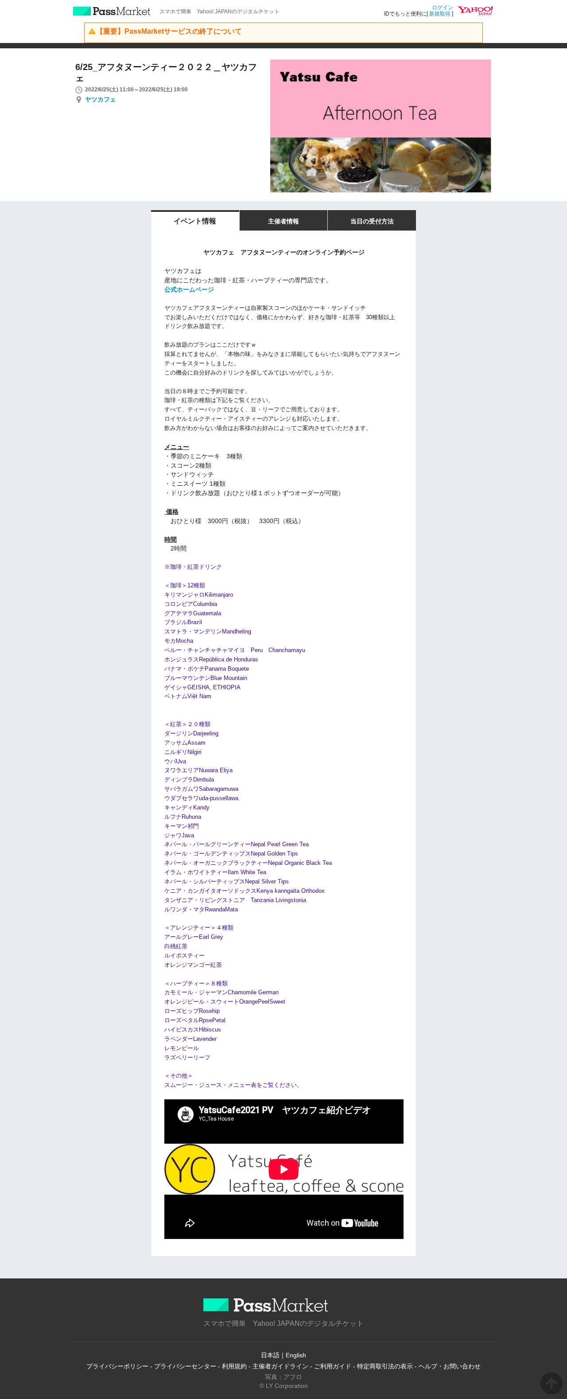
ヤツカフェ (100, 99)
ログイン (442, 7)
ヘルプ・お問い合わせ (450, 1366)
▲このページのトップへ (551, 1383)
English (296, 1355)
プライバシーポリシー (117, 1366)
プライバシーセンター (185, 1366)
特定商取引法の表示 (385, 1366)
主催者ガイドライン (280, 1366)
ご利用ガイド (332, 1366)
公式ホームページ (189, 289)
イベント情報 (195, 221)
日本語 (270, 1355)
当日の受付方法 (372, 221)
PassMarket (112, 11)
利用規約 (234, 1366)
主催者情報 (283, 221)
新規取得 (439, 14)
